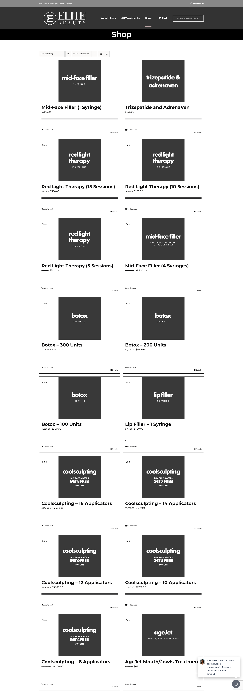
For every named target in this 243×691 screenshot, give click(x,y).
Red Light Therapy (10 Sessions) (162, 186)
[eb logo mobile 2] (64, 11)
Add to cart (48, 130)
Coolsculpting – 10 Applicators (160, 582)
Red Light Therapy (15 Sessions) (78, 186)
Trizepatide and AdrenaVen (157, 107)
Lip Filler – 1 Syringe (148, 424)
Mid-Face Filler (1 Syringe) (71, 107)
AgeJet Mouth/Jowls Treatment (162, 661)
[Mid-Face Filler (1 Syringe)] (79, 81)
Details (115, 132)
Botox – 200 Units (145, 345)
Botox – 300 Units (62, 345)
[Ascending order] (68, 54)
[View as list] (106, 54)
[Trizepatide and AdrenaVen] (163, 81)
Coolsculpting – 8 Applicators (75, 661)
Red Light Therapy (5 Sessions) (77, 265)
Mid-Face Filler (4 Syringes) (157, 265)
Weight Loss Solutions (61, 4)
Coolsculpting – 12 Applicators (76, 582)
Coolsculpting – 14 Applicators (160, 503)
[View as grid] (101, 54)
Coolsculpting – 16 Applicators (76, 503)
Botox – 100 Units (61, 424)
